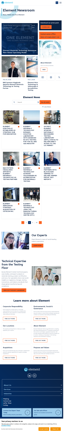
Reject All (55, 429)
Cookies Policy (6, 425)
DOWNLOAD (46, 27)
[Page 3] (40, 222)
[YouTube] (42, 77)
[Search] (57, 2)
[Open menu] (60, 2)
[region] (31, 425)
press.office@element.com (49, 37)
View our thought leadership (13, 290)
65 (36, 222)
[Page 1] (22, 222)
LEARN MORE (37, 245)
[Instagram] (50, 77)
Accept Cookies (43, 429)
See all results (45, 102)
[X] (59, 77)
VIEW (44, 69)
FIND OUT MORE (10, 318)
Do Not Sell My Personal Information (12, 429)
